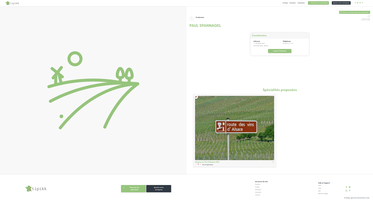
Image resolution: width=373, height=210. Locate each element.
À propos (293, 3)
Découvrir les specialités (319, 3)
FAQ (319, 191)
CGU (319, 188)
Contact (257, 195)
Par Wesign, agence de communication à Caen (356, 198)
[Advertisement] (247, 73)
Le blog (285, 3)
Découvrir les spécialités (134, 188)
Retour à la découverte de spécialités (356, 12)
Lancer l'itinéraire (279, 51)
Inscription (258, 189)
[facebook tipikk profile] (355, 3)
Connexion (301, 3)
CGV (319, 185)
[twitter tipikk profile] (357, 3)
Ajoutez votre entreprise (341, 3)
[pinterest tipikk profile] (362, 3)
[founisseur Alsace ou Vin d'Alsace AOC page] (234, 128)
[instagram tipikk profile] (360, 3)
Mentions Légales (323, 193)
